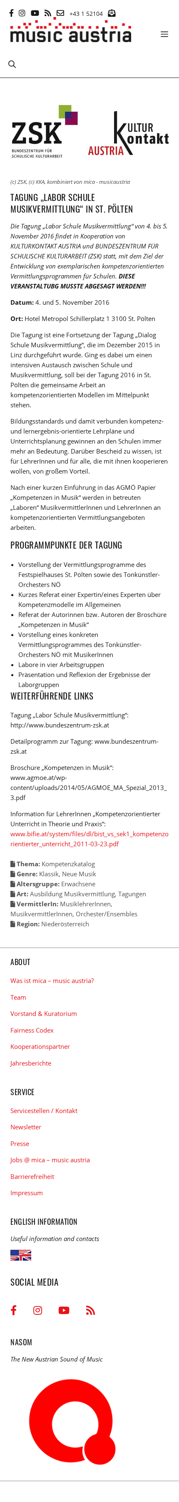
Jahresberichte (30, 1063)
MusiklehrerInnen (85, 904)
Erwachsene (78, 884)
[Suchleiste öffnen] (12, 63)
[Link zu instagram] (22, 13)
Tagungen (132, 894)
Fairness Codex (32, 1030)
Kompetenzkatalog (68, 864)
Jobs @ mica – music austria (50, 1160)
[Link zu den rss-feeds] (48, 13)
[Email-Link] (60, 13)
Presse (19, 1143)
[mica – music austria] (70, 31)
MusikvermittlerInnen (41, 914)
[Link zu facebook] (11, 13)
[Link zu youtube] (35, 13)
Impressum (26, 1193)
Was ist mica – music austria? (52, 980)
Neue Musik (79, 874)
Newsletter (25, 1127)
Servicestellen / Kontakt (43, 1110)
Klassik (49, 874)
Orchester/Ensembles (106, 914)
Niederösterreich (65, 924)
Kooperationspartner (40, 1046)
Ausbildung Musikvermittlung (72, 894)
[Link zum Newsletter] (111, 13)
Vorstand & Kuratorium (43, 1013)
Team (18, 997)
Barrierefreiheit (32, 1176)
